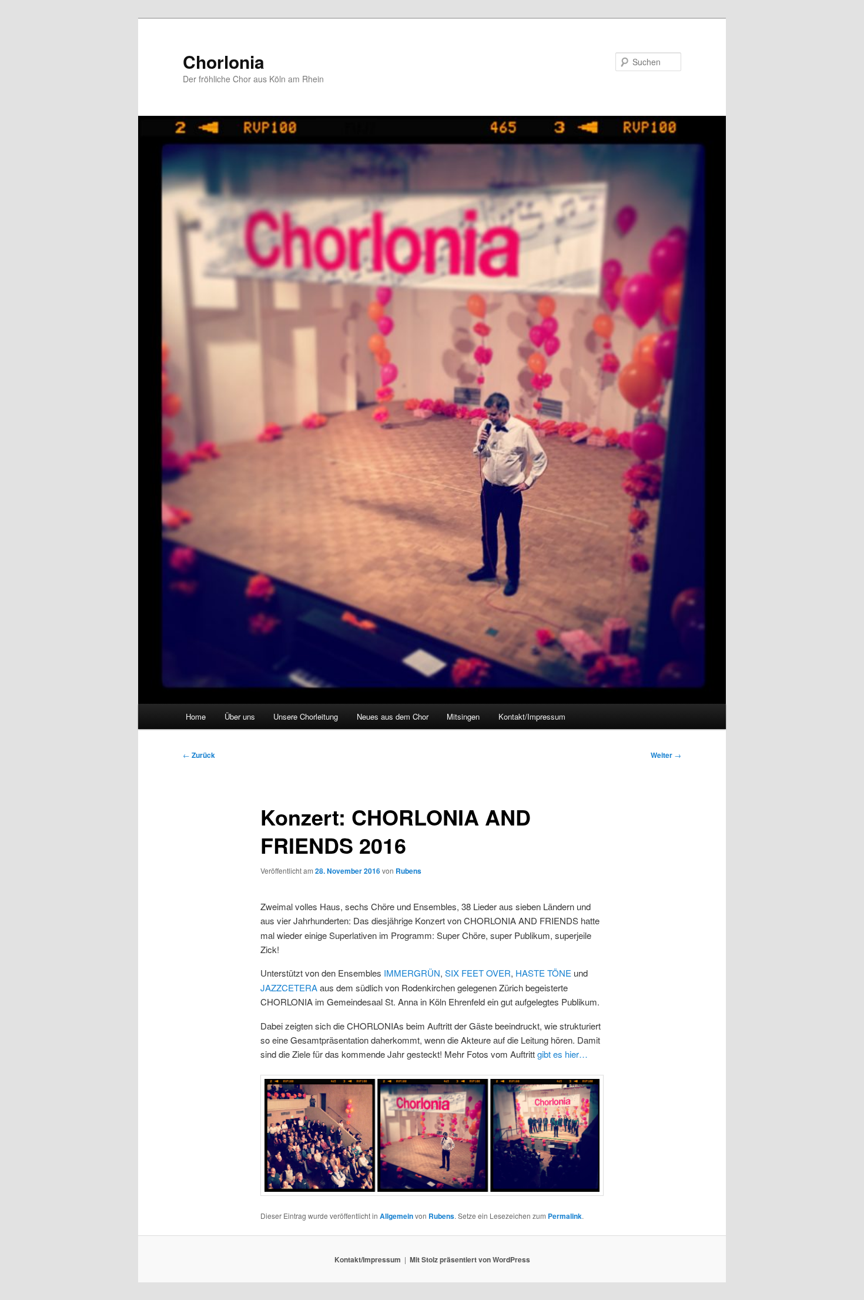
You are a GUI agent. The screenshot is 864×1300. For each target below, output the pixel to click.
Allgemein (396, 1216)
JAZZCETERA (288, 987)
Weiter (666, 755)
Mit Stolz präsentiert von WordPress (470, 1259)
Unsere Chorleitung (305, 716)
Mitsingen (463, 716)
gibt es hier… (562, 1054)
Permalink (565, 1216)
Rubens (408, 870)
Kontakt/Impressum (531, 716)
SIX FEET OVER (478, 973)
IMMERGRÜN (412, 973)
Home (196, 716)
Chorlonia (223, 61)
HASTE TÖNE (543, 973)
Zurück (199, 755)
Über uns (240, 716)
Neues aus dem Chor (392, 716)
